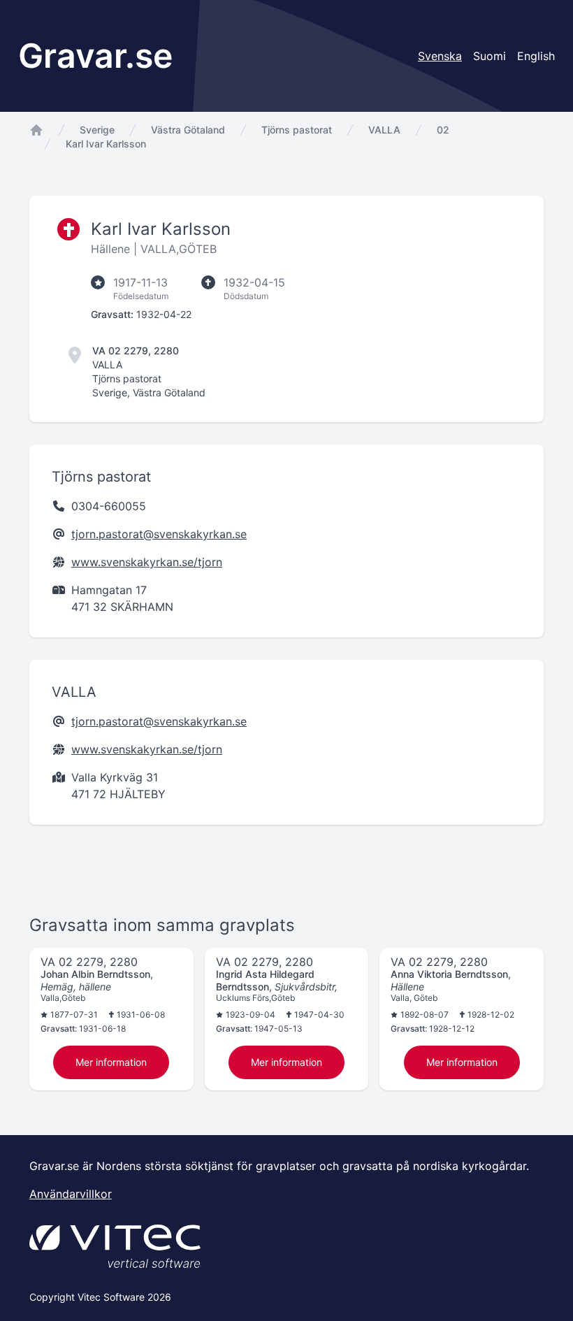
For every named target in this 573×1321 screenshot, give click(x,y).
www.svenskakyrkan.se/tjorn (146, 562)
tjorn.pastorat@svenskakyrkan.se (159, 534)
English (536, 56)
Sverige (97, 130)
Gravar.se (95, 55)
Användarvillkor (70, 1194)
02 (443, 130)
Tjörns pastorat (296, 130)
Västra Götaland (188, 130)
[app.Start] (36, 130)
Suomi (489, 56)
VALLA (384, 130)
